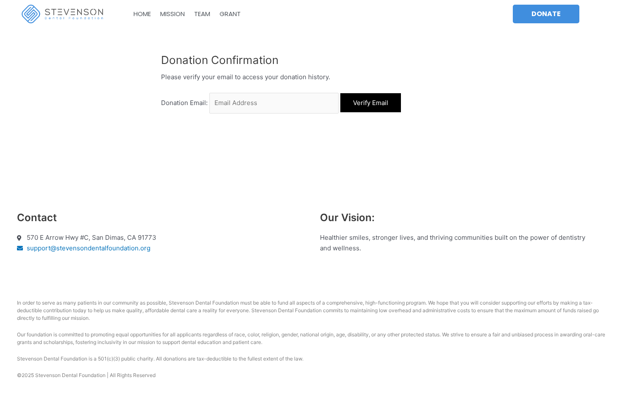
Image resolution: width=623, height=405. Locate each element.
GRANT (230, 13)
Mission (172, 13)
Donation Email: (184, 103)
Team (202, 13)
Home (142, 13)
